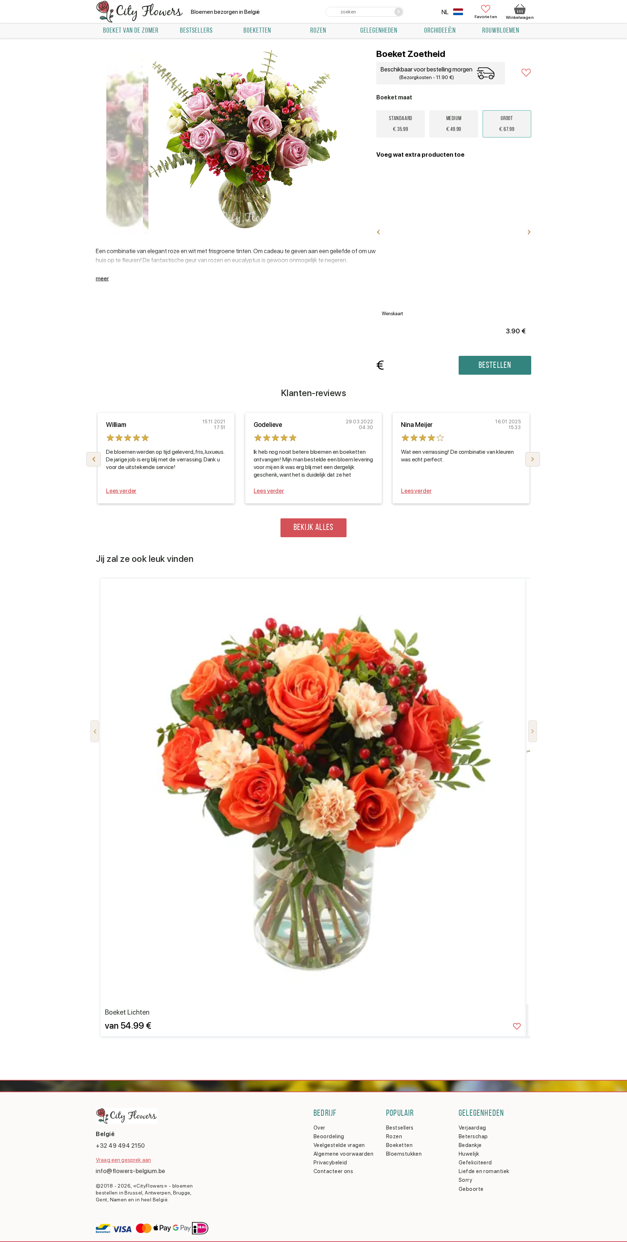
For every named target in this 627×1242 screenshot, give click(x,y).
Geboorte (471, 1189)
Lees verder (121, 491)
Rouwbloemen (500, 30)
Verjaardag (472, 1127)
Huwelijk (469, 1154)
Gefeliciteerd (475, 1162)
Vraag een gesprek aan (123, 1160)
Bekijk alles (313, 527)
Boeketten (257, 30)
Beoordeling (329, 1136)
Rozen (318, 30)
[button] (532, 459)
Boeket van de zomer (131, 30)
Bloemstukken (404, 1154)
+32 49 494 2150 (120, 1145)
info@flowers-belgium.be (130, 1171)
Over (319, 1127)
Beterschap (473, 1136)
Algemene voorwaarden (343, 1154)
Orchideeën (440, 30)
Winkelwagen (519, 17)
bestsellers (196, 30)
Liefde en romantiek (484, 1171)
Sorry (465, 1180)
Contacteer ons (333, 1171)
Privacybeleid (330, 1162)
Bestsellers (400, 1127)
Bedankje (470, 1145)
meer (102, 278)
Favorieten (486, 16)
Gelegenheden (378, 30)
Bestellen (495, 365)
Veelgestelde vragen (339, 1145)
